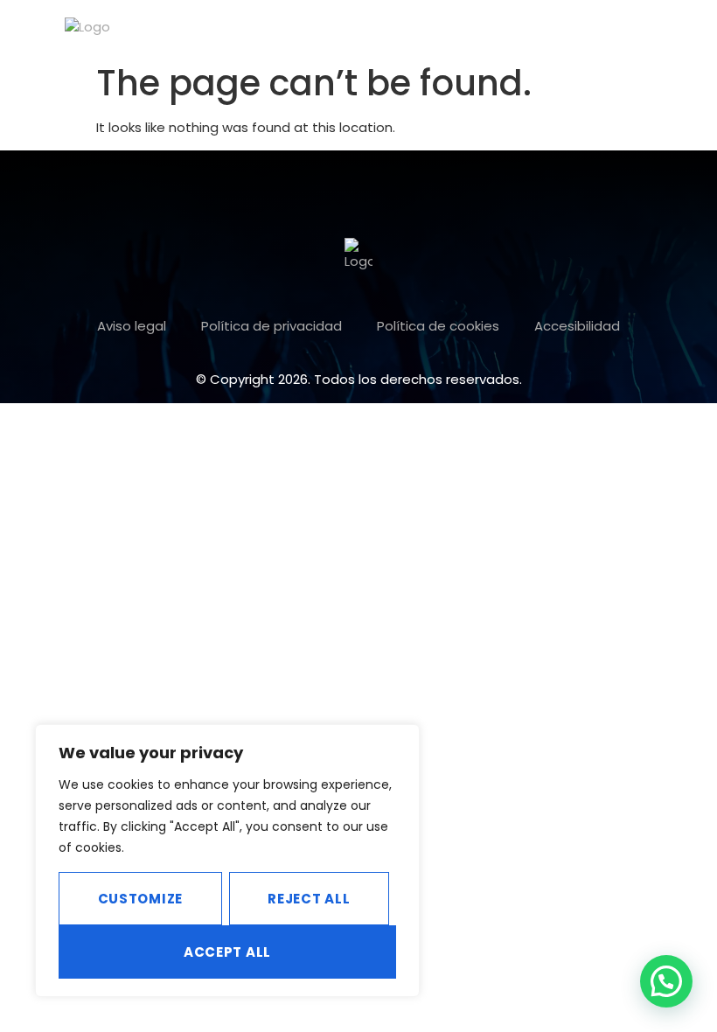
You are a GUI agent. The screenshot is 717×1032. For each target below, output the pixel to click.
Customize (140, 898)
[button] (685, 31)
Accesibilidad (577, 326)
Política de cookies (438, 326)
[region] (227, 860)
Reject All (309, 898)
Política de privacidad (271, 326)
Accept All (227, 952)
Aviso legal (131, 326)
